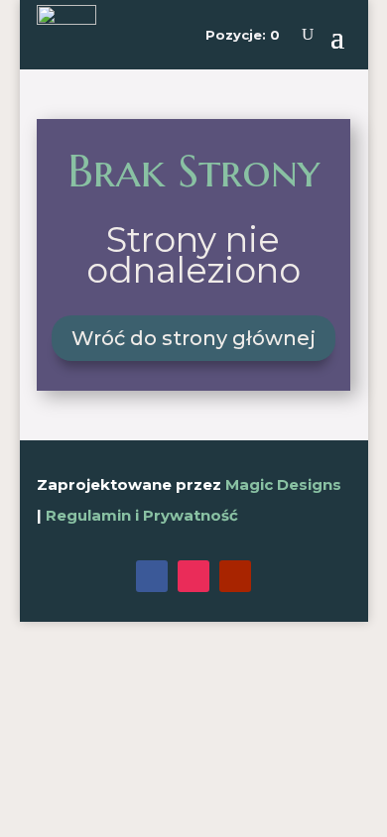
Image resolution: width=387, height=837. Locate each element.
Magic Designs (283, 484)
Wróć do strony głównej (193, 338)
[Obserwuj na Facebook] (152, 576)
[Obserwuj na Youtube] (235, 576)
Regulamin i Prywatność (142, 515)
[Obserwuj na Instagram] (193, 576)
